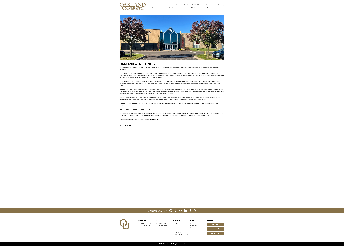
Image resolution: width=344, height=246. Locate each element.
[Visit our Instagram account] (170, 210)
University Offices (177, 232)
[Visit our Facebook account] (190, 210)
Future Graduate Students (162, 225)
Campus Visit (215, 229)
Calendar (175, 225)
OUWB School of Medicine (144, 225)
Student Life (183, 8)
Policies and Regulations (196, 227)
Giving (215, 8)
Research (214, 4)
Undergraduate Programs (144, 223)
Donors (157, 230)
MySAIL (194, 4)
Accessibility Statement (195, 223)
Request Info (215, 233)
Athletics (221, 8)
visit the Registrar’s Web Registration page (149, 119)
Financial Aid (162, 8)
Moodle (189, 4)
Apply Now (215, 224)
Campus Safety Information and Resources (181, 235)
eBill (181, 4)
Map (185, 4)
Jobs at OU (175, 230)
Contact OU (176, 223)
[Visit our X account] (195, 210)
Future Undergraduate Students (163, 223)
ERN (218, 4)
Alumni (209, 8)
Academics (153, 8)
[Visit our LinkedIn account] (185, 210)
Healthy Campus (194, 8)
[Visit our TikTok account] (175, 210)
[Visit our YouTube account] (180, 210)
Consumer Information (195, 230)
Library (177, 4)
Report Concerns (207, 4)
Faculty (203, 8)
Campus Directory (177, 227)
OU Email (199, 4)
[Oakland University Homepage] (133, 6)
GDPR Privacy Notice (195, 225)
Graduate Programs (143, 227)
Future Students (173, 8)
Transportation (127, 125)
